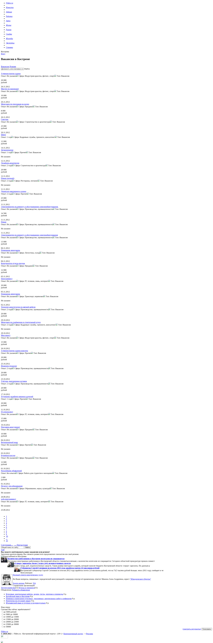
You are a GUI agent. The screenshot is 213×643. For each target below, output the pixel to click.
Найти (27, 69)
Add (2, 550)
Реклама (89, 634)
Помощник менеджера (10, 250)
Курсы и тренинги (27, 588)
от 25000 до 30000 (11, 624)
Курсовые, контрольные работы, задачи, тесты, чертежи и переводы (34, 594)
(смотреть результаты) (192, 629)
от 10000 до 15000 (11, 617)
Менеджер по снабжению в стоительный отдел (21, 322)
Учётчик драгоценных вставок (14, 381)
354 (34, 583)
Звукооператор (7, 150)
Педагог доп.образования (11, 486)
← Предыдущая (21, 545)
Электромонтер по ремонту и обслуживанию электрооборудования (29, 235)
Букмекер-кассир (8, 455)
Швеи (3, 135)
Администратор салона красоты (14, 351)
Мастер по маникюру (10, 89)
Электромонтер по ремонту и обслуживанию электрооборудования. (29, 207)
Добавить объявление (21, 590)
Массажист (5, 335)
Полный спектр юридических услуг (28, 575)
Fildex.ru (4, 631)
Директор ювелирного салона (13, 191)
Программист (6, 279)
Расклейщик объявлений (11, 471)
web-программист (8, 499)
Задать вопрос (19, 583)
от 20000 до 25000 (11, 622)
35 (7, 541)
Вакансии (5, 66)
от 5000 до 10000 (11, 614)
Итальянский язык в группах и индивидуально (26, 603)
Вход (3, 54)
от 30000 (7, 627)
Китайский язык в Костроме (18, 596)
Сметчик (4, 119)
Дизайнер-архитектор (10, 163)
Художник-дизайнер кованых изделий (17, 396)
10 (7, 536)
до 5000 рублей (10, 612)
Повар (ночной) (7, 178)
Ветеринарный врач (9, 442)
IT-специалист (7, 412)
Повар (3, 222)
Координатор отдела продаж (13, 263)
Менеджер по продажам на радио (15, 104)
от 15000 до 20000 (11, 619)
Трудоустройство (8, 588)
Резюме (13, 66)
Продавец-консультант (10, 427)
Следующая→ (7, 545)
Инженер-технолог (9, 366)
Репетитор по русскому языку (18, 601)
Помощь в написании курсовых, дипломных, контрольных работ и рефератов (39, 599)
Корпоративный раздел (73, 634)
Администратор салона (11, 73)
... (6, 538)
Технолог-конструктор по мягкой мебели (18, 307)
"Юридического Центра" (140, 579)
